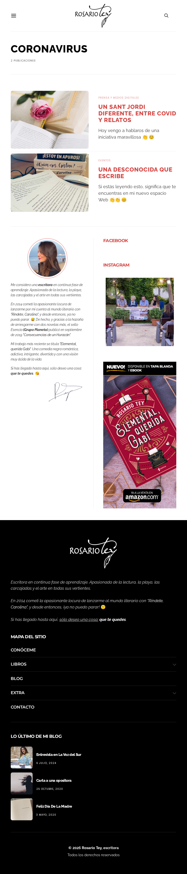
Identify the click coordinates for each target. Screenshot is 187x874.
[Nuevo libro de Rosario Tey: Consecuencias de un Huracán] (139, 434)
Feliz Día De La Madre (54, 806)
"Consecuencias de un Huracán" (46, 335)
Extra (18, 692)
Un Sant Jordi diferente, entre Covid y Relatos (137, 113)
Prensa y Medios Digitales (118, 98)
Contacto (22, 707)
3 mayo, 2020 (46, 815)
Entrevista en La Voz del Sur (58, 754)
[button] (140, 312)
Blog (17, 678)
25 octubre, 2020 (49, 789)
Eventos (104, 160)
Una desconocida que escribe (135, 173)
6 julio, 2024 (46, 763)
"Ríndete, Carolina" (24, 314)
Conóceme (23, 650)
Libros (19, 664)
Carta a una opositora (53, 780)
